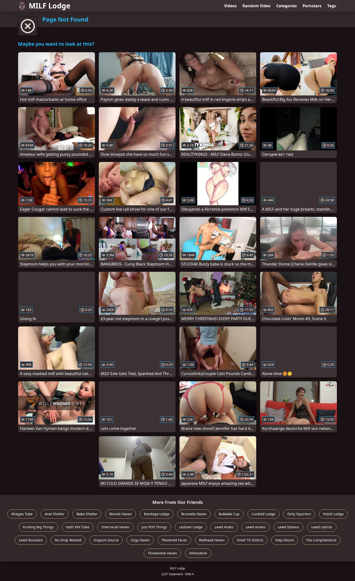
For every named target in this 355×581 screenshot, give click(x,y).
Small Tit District (250, 540)
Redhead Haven (212, 540)
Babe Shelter (87, 514)
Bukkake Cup (229, 514)
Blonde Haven (120, 514)
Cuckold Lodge (263, 514)
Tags (331, 5)
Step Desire (284, 540)
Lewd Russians (31, 540)
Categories (286, 5)
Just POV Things (154, 527)
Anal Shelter (54, 514)
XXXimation (198, 553)
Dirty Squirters (299, 514)
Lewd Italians (288, 527)
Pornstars (312, 5)
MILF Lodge (50, 6)
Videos (230, 5)
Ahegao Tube (22, 514)
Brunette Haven (194, 514)
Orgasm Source (106, 540)
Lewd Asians (256, 527)
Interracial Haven (115, 527)
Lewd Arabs (224, 527)
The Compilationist (321, 540)
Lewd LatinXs (321, 527)
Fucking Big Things (38, 527)
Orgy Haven (140, 540)
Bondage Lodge (156, 514)
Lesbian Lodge (191, 527)
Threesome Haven (162, 553)
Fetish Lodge (333, 514)
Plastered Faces (174, 540)
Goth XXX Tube (77, 527)
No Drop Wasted (68, 540)
